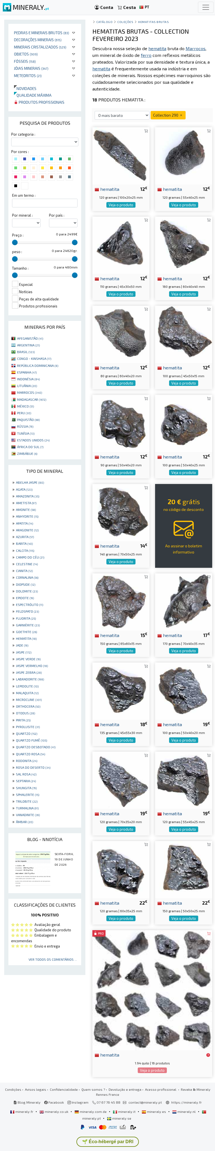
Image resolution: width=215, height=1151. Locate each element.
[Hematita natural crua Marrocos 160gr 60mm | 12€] (183, 244)
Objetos (26, 54)
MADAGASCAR (31, 399)
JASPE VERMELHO (32, 666)
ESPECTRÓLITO (29, 604)
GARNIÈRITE (28, 625)
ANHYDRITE (27, 516)
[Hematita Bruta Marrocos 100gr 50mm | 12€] (183, 333)
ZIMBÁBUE (27, 453)
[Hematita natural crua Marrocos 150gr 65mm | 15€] (120, 601)
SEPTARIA (26, 781)
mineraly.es (156, 1111)
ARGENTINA (28, 345)
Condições (13, 1089)
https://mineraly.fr (186, 1102)
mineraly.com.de (93, 1111)
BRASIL (26, 352)
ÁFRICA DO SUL (30, 447)
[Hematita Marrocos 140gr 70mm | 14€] (120, 512)
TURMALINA (27, 808)
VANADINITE (28, 815)
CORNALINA (27, 577)
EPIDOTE (25, 598)
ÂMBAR (24, 822)
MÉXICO (25, 406)
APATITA (24, 523)
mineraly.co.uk (56, 1111)
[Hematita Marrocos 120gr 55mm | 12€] (183, 155)
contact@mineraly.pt (145, 1102)
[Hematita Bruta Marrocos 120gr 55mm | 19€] (183, 779)
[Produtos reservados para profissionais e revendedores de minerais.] (208, 1055)
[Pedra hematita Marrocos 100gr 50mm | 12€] (183, 422)
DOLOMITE (27, 591)
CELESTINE (27, 564)
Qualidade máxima (33, 95)
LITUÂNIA (27, 386)
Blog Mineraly (29, 1102)
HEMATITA (26, 638)
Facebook (56, 1102)
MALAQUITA (27, 693)
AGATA (24, 489)
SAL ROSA (26, 774)
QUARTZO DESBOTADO (35, 747)
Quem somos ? (93, 1089)
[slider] (15, 242)
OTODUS (25, 713)
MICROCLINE (29, 699)
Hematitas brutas (153, 22)
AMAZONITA (27, 496)
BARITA (24, 543)
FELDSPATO (27, 611)
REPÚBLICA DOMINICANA (37, 365)
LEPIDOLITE (27, 686)
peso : (17, 251)
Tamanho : (20, 268)
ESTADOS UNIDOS (33, 440)
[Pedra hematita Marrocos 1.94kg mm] (152, 989)
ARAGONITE (27, 530)
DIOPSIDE (25, 584)
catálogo (104, 22)
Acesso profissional (161, 1089)
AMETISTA (26, 503)
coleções (125, 22)
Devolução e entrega (125, 1089)
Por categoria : (23, 134)
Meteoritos (28, 75)
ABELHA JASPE (30, 482)
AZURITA (25, 537)
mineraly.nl (187, 1111)
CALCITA (25, 550)
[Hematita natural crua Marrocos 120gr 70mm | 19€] (120, 779)
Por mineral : (22, 215)
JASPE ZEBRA (29, 672)
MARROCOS (29, 392)
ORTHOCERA (28, 706)
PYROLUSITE (28, 727)
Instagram (79, 1102)
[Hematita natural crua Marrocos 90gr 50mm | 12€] (120, 422)
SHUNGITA (26, 788)
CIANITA (24, 571)
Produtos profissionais (41, 102)
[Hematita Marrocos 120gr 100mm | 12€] (120, 155)
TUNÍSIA (25, 433)
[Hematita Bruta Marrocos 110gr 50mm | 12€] (120, 244)
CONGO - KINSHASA (34, 358)
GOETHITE (26, 632)
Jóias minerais (31, 68)
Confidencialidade (64, 1089)
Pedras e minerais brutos (41, 32)
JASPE (23, 652)
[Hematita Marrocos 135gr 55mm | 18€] (120, 690)
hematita (109, 189)
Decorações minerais (38, 39)
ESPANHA (27, 372)
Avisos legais (35, 1089)
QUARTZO (26, 733)
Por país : (56, 215)
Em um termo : (24, 195)
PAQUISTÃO (28, 420)
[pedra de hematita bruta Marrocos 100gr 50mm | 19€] (183, 690)
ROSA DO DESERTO (33, 767)
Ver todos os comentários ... (53, 959)
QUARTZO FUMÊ (31, 740)
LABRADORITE (30, 679)
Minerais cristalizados (40, 47)
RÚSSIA (25, 426)
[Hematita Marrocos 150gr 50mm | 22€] (183, 868)
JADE (22, 645)
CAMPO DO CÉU (30, 557)
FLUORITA (26, 618)
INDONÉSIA (28, 379)
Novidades (25, 88)
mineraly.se (121, 1118)
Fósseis (25, 61)
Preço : (18, 235)
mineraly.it (126, 1111)
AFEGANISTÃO (30, 338)
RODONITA (26, 761)
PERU (24, 413)
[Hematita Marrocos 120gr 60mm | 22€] (120, 868)
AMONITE (26, 509)
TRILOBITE (27, 801)
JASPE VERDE (28, 659)
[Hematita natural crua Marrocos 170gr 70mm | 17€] (183, 601)
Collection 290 (166, 115)
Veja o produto (121, 205)
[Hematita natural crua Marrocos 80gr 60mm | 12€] (120, 333)
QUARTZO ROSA (30, 754)
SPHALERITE (27, 794)
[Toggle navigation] (206, 7)
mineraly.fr (24, 1111)
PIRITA (23, 720)
